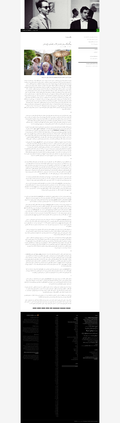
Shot (77, 320)
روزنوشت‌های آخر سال (75, 341)
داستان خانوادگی (76, 338)
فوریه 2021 (56, 389)
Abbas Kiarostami (93, 318)
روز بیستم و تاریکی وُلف (35, 326)
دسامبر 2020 (56, 392)
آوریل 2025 (56, 326)
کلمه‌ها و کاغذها (76, 350)
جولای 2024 (56, 334)
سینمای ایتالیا (90, 333)
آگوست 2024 (56, 332)
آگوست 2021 (56, 380)
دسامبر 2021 (56, 374)
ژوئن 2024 (57, 335)
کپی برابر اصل (83, 345)
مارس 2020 (56, 401)
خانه (95, 30)
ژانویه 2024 (56, 341)
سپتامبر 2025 (56, 320)
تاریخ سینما (90, 324)
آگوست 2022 (56, 362)
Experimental (76, 319)
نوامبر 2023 (56, 344)
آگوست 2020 (56, 398)
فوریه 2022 (56, 371)
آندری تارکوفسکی (86, 323)
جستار (86, 326)
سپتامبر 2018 (56, 410)
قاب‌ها (77, 347)
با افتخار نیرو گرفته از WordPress (78, 421)
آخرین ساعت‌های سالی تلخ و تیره (34, 317)
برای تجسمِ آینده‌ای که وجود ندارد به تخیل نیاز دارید (91, 356)
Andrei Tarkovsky (94, 319)
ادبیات (83, 323)
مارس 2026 (56, 317)
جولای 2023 (56, 350)
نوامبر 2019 (56, 407)
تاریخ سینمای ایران (93, 326)
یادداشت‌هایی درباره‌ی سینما (74, 359)
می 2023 (57, 353)
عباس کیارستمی (86, 338)
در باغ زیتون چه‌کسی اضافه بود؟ (91, 328)
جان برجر (88, 326)
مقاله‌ (70, 42)
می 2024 (57, 337)
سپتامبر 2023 (56, 347)
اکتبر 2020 (57, 395)
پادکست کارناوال (76, 329)
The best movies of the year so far (73, 322)
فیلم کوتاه (83, 339)
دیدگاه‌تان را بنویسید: (62, 46)
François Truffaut (86, 319)
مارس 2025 (56, 328)
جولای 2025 (56, 323)
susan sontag (91, 323)
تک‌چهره (77, 334)
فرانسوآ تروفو (86, 339)
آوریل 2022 (56, 368)
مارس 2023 (56, 356)
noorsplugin (96, 421)
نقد (77, 356)
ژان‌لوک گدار (96, 345)
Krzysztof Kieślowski (90, 322)
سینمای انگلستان (95, 333)
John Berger (96, 322)
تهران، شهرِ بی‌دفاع (36, 334)
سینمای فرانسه (94, 336)
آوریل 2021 (56, 386)
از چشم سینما (76, 325)
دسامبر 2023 (56, 343)
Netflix (86, 322)
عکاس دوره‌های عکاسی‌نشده (91, 339)
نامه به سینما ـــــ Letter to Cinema (30, 30)
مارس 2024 (56, 340)
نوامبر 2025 (56, 319)
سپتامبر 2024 (56, 331)
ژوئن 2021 (57, 383)
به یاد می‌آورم (76, 328)
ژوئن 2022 (57, 365)
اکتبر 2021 (57, 377)
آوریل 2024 (56, 338)
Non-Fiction (95, 323)
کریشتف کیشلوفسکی (88, 345)
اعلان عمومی (76, 326)
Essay (90, 319)
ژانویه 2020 (56, 404)
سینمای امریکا (90, 331)
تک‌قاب (77, 335)
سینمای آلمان (96, 330)
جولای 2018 (56, 413)
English (77, 317)
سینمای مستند (86, 335)
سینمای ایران (85, 333)
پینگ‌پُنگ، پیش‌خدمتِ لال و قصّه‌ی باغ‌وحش (57, 44)
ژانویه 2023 (56, 359)
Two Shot (76, 323)
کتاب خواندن (92, 345)
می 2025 (57, 325)
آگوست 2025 (56, 322)
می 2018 (57, 416)
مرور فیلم (77, 353)
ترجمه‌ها (77, 332)
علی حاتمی (96, 339)
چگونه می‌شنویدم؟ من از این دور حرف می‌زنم (72, 337)
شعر (77, 344)
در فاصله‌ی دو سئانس (75, 340)
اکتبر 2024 (57, 329)
